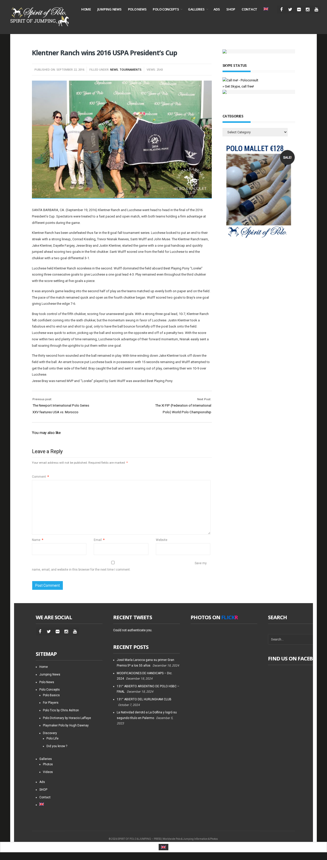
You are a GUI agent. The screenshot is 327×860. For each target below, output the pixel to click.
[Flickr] (299, 10)
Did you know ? (56, 746)
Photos (48, 764)
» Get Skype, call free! (238, 86)
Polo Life (52, 738)
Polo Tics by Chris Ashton (61, 710)
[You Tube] (316, 10)
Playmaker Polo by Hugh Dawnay (66, 725)
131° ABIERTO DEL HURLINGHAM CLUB (144, 699)
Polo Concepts (166, 9)
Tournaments (131, 69)
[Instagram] (307, 10)
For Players (51, 702)
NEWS (114, 69)
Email (99, 540)
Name (37, 540)
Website (161, 540)
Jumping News (109, 9)
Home (86, 9)
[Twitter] (290, 10)
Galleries (196, 9)
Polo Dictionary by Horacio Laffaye (67, 718)
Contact (249, 9)
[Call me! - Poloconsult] (240, 80)
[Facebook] (281, 10)
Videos (48, 772)
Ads (217, 9)
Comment (40, 476)
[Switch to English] (163, 847)
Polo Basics (51, 695)
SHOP (230, 9)
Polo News (137, 9)
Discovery (50, 733)
